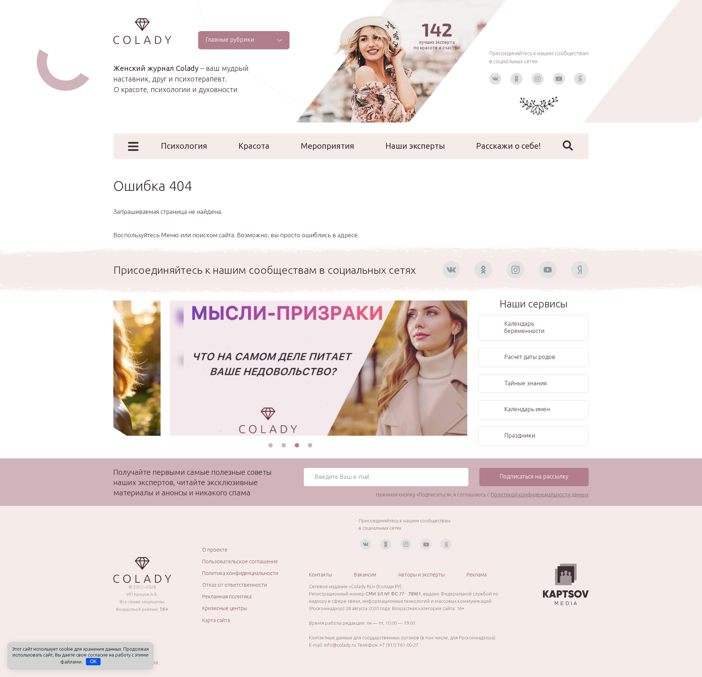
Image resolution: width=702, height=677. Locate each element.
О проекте (214, 550)
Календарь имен (527, 409)
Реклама (477, 575)
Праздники (519, 435)
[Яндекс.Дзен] (580, 79)
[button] (270, 445)
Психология (184, 145)
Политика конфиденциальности (240, 573)
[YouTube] (559, 79)
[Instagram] (538, 79)
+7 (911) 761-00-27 (399, 644)
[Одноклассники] (516, 79)
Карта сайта (216, 620)
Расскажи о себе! (508, 145)
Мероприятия (327, 145)
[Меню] (133, 146)
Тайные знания (525, 383)
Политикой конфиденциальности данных (540, 495)
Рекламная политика (227, 597)
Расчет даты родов (529, 356)
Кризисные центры (224, 608)
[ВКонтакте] (495, 79)
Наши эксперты (415, 145)
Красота (253, 145)
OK (93, 661)
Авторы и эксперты (421, 575)
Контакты (320, 575)
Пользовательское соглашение (240, 561)
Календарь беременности (524, 327)
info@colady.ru (340, 644)
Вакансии (365, 575)
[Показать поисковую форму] (568, 145)
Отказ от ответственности (234, 585)
